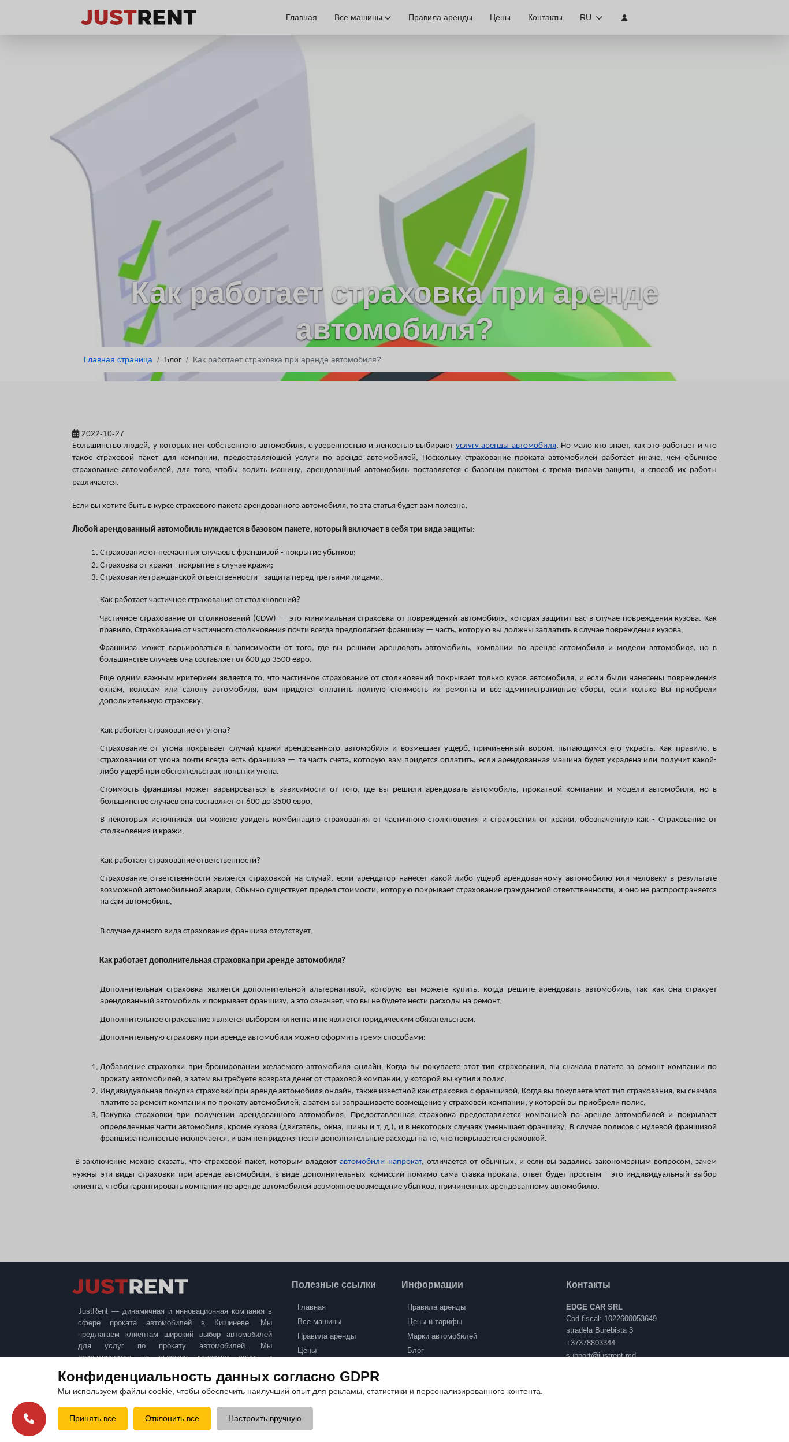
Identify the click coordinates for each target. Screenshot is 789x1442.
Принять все (92, 1418)
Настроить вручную (265, 1418)
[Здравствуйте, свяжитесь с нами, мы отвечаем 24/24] (28, 1418)
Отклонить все (172, 1418)
